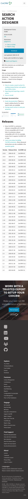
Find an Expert (14, 310)
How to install (9, 95)
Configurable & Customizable (11, 393)
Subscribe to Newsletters (10, 411)
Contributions (7, 382)
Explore (6, 361)
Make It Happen (8, 416)
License (6, 453)
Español (21, 470)
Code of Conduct (8, 462)
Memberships (7, 386)
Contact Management (9, 380)
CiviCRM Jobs (7, 420)
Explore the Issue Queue (10, 443)
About (6, 450)
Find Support (9, 432)
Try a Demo (6, 363)
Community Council (8, 457)
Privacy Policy (7, 460)
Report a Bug (7, 423)
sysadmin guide (9, 146)
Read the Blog (7, 407)
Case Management (8, 395)
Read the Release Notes (10, 441)
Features (7, 377)
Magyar (4, 470)
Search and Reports (11, 61)
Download (14, 51)
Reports (6, 391)
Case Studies (7, 368)
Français (19, 468)
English (4, 468)
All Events (6, 409)
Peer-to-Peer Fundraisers (10, 398)
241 (5, 36)
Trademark (6, 455)
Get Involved (7, 405)
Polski (17, 470)
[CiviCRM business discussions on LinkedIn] (5, 332)
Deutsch (13, 470)
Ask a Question (7, 439)
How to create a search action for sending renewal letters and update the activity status (15, 87)
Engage (7, 402)
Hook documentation (11, 101)
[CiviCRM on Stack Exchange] (5, 327)
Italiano (8, 470)
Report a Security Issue (9, 425)
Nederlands (14, 468)
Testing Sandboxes (8, 366)
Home (3, 11)
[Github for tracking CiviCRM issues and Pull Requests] (6, 349)
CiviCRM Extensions (12, 11)
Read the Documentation (10, 434)
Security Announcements (10, 446)
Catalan (8, 468)
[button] (5, 115)
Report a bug (11, 46)
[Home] (6, 3)
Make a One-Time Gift (9, 418)
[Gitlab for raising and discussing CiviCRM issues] (6, 344)
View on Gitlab (11, 44)
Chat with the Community (10, 437)
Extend (5, 370)
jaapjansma (7, 41)
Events (5, 384)
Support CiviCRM (8, 414)
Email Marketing (8, 389)
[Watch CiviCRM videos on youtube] (6, 338)
